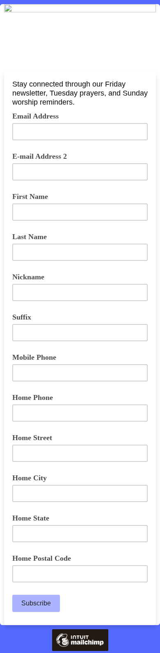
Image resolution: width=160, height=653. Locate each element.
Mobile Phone (34, 357)
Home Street (32, 438)
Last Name (29, 237)
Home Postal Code (41, 558)
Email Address (38, 115)
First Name (30, 196)
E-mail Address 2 (39, 156)
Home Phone (32, 397)
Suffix (21, 317)
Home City (29, 478)
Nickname (28, 277)
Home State (30, 518)
